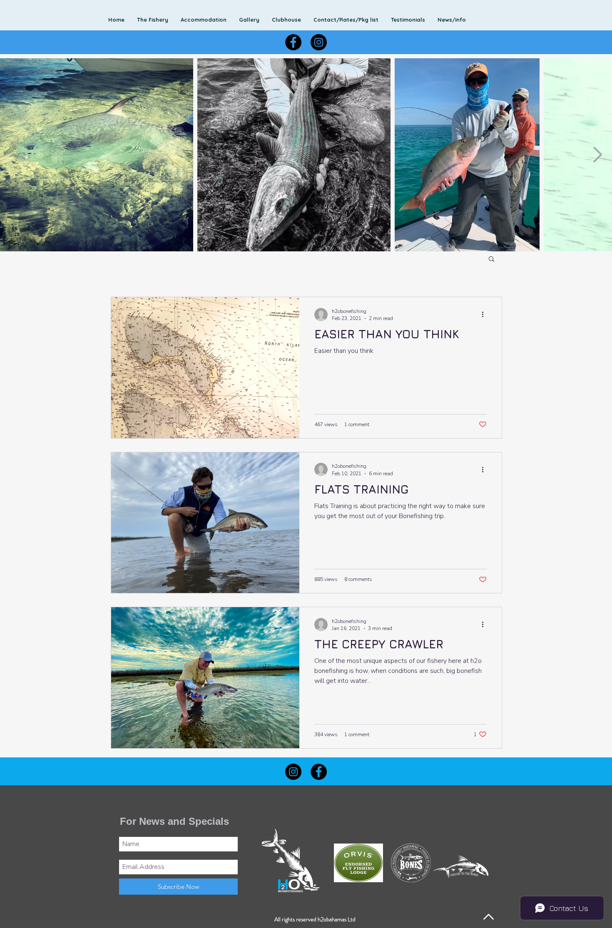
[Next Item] (597, 155)
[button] (346, 19)
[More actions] (485, 315)
